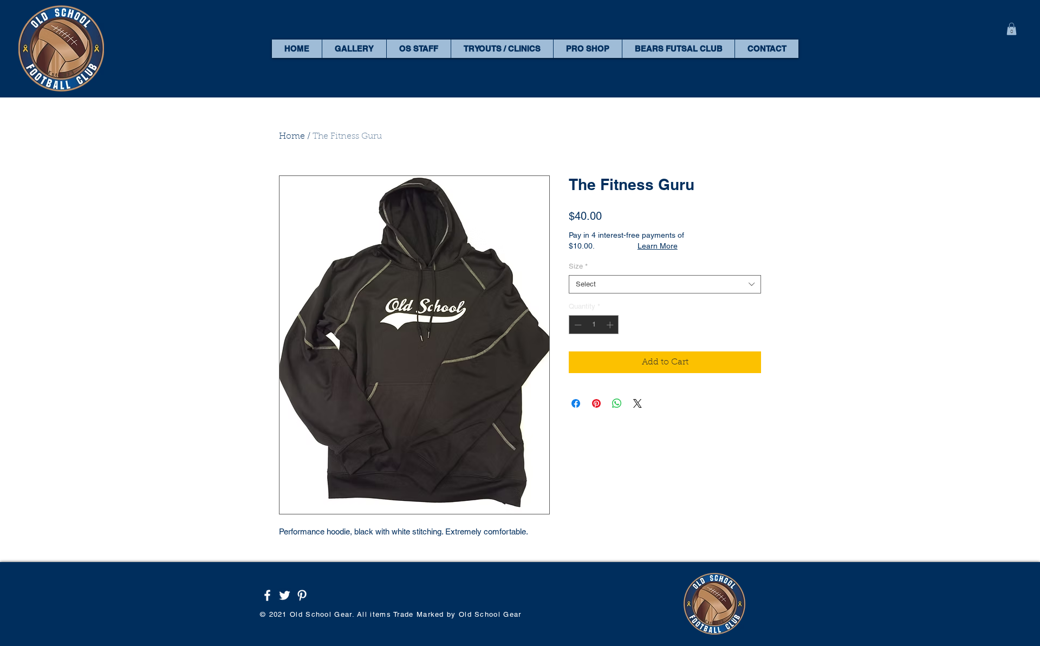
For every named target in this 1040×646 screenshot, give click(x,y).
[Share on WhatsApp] (616, 403)
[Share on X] (637, 403)
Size (578, 266)
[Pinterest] (302, 595)
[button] (1011, 29)
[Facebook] (267, 595)
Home (292, 136)
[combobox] (665, 284)
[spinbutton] (593, 325)
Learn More (658, 246)
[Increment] (611, 325)
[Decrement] (576, 325)
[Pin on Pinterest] (596, 403)
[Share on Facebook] (575, 403)
